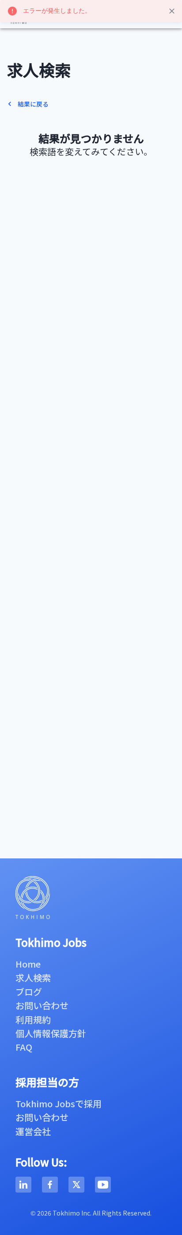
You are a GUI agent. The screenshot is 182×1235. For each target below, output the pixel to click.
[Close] (171, 11)
